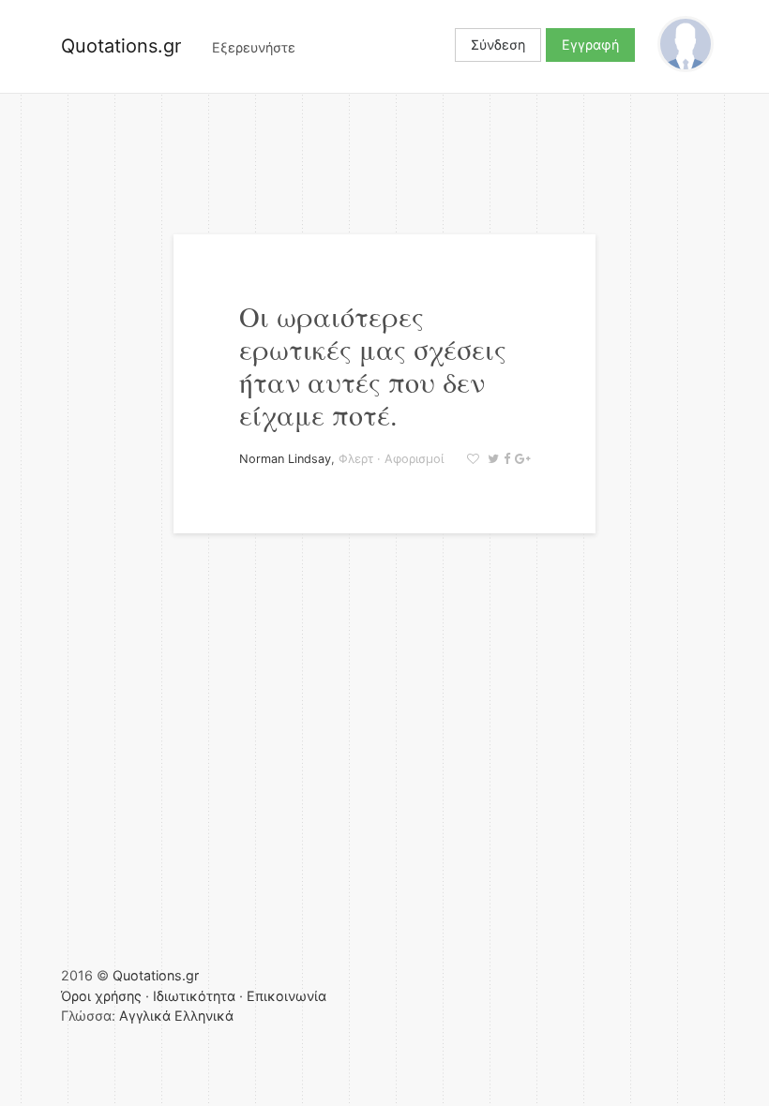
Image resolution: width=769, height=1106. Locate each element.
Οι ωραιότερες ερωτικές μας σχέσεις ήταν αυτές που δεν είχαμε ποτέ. (372, 365)
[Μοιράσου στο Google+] (520, 459)
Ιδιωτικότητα (194, 996)
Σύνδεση (498, 44)
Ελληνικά (204, 1016)
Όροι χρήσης (101, 996)
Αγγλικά (145, 1016)
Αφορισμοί (414, 459)
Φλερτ (356, 459)
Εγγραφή (590, 44)
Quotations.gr (121, 46)
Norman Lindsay (285, 459)
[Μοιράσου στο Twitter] (491, 459)
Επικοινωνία (286, 996)
